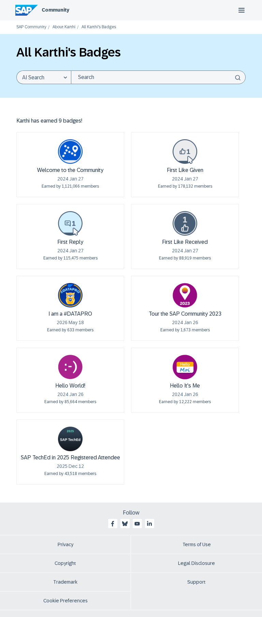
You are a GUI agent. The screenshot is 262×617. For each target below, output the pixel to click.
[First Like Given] (185, 151)
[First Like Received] (185, 223)
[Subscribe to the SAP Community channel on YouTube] (137, 523)
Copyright (65, 563)
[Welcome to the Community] (70, 151)
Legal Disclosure (196, 563)
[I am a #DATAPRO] (70, 295)
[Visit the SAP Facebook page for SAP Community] (112, 523)
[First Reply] (70, 223)
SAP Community (31, 27)
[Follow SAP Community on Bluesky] (125, 523)
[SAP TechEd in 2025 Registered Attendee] (70, 439)
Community (55, 10)
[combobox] (158, 77)
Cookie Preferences (65, 600)
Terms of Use (197, 544)
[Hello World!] (70, 367)
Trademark (65, 582)
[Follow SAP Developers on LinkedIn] (149, 523)
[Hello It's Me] (185, 367)
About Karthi (64, 27)
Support (196, 582)
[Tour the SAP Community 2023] (185, 295)
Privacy (65, 544)
